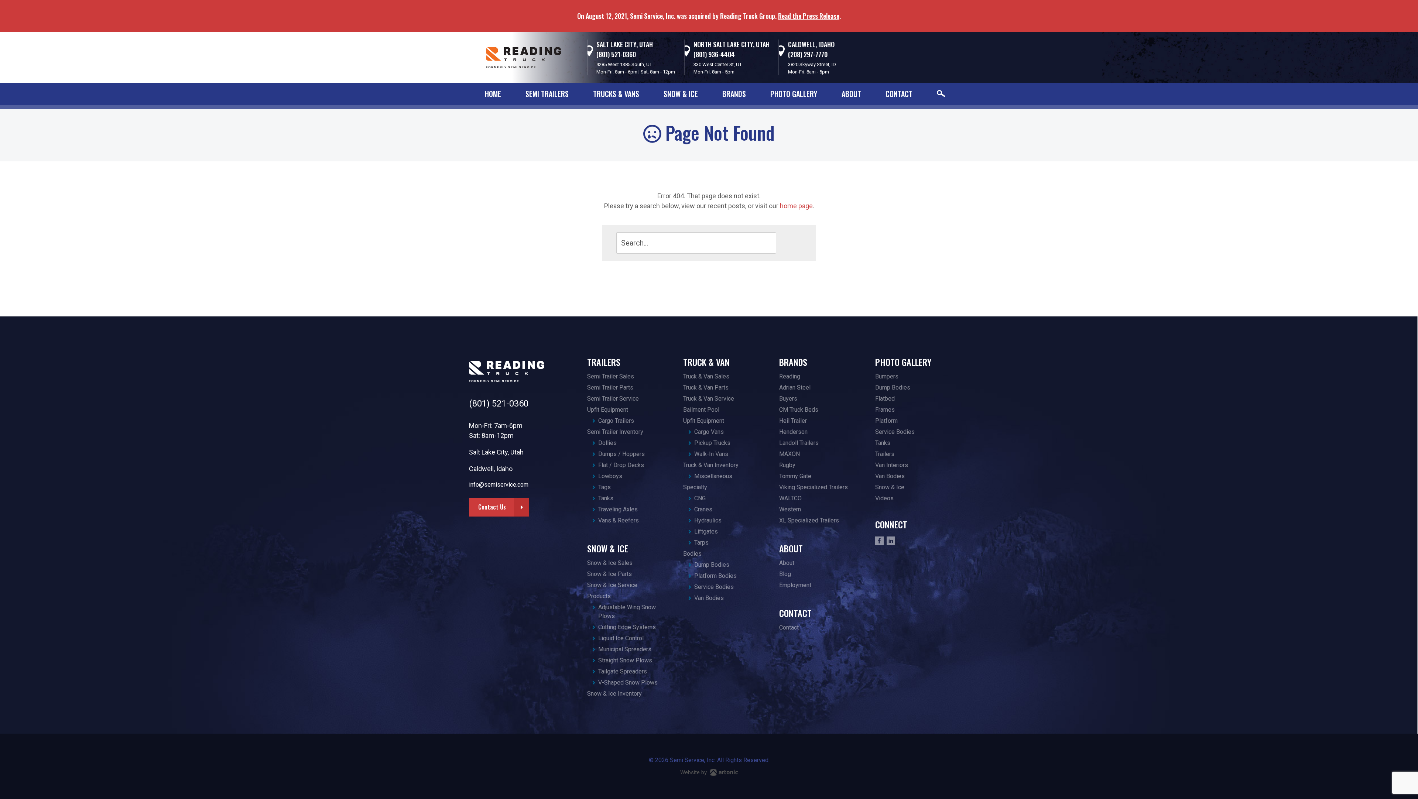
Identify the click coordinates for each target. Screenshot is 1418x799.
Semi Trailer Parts (610, 387)
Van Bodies (709, 597)
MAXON (789, 453)
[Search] (788, 242)
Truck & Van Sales (706, 376)
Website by (694, 772)
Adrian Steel (795, 387)
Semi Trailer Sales (610, 376)
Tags (604, 487)
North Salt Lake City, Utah (731, 44)
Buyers (788, 398)
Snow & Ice (681, 93)
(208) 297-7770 (808, 54)
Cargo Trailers (616, 420)
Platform (886, 420)
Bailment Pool (701, 409)
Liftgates (706, 531)
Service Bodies (714, 586)
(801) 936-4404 (714, 54)
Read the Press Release (808, 16)
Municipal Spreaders (624, 649)
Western (790, 509)
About (851, 93)
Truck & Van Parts (706, 387)
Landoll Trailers (799, 442)
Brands (734, 93)
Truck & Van (706, 361)
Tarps (701, 542)
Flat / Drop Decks (621, 465)
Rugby (787, 465)
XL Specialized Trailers (809, 520)
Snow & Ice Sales (610, 562)
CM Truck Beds (798, 409)
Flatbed (885, 398)
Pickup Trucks (712, 442)
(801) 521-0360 (616, 54)
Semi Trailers (547, 93)
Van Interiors (891, 465)
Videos (884, 498)
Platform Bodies (715, 575)
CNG (700, 498)
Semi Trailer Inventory (615, 431)
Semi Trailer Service (613, 398)
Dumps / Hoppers (621, 453)
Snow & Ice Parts (609, 573)
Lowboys (610, 476)
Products (599, 596)
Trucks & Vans (616, 93)
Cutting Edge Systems (627, 627)
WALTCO (790, 498)
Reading (789, 376)
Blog (785, 573)
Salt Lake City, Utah (624, 44)
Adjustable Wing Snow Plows (627, 612)
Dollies (607, 442)
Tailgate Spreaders (622, 671)
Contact (899, 93)
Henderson (793, 431)
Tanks (605, 498)
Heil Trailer (793, 420)
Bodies (692, 553)
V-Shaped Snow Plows (628, 682)
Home (493, 93)
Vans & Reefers (618, 520)
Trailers (603, 361)
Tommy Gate (795, 476)
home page (796, 206)
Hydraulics (708, 520)
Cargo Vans (709, 431)
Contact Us (492, 507)
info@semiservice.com (498, 484)
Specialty (695, 487)
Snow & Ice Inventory (614, 693)
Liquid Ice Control (621, 638)
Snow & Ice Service (612, 585)
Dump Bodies (711, 564)
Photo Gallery (793, 93)
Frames (885, 409)
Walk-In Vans (711, 453)
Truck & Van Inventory (711, 465)
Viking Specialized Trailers (813, 487)
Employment (795, 585)
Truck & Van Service (708, 398)
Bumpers (886, 376)
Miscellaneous (713, 476)
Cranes (703, 509)
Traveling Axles (618, 509)
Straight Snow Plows (625, 660)
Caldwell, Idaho (811, 44)
